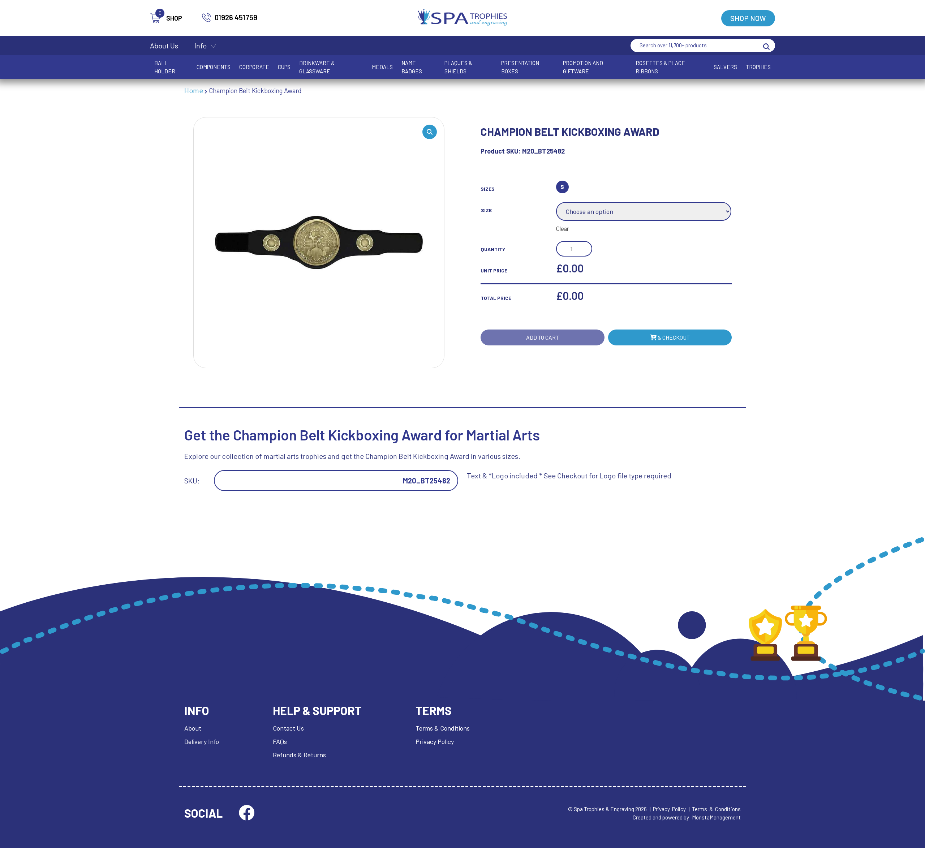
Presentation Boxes (520, 67)
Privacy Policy (435, 741)
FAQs (280, 741)
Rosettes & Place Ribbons (660, 67)
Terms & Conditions (443, 728)
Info (200, 45)
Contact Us (288, 728)
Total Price (496, 298)
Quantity (493, 249)
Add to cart (542, 337)
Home (193, 90)
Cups (284, 67)
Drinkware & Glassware (317, 67)
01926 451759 (236, 17)
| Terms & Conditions (715, 809)
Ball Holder (164, 67)
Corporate (254, 67)
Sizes (488, 189)
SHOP (170, 17)
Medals (382, 67)
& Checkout (673, 337)
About (192, 728)
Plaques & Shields (458, 67)
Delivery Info (201, 741)
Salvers (725, 67)
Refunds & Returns (299, 755)
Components (214, 67)
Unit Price (494, 270)
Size (486, 210)
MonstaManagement (716, 817)
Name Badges (411, 67)
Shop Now (748, 18)
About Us (164, 45)
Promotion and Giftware (583, 67)
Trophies (758, 67)
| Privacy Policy (668, 809)
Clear (562, 228)
